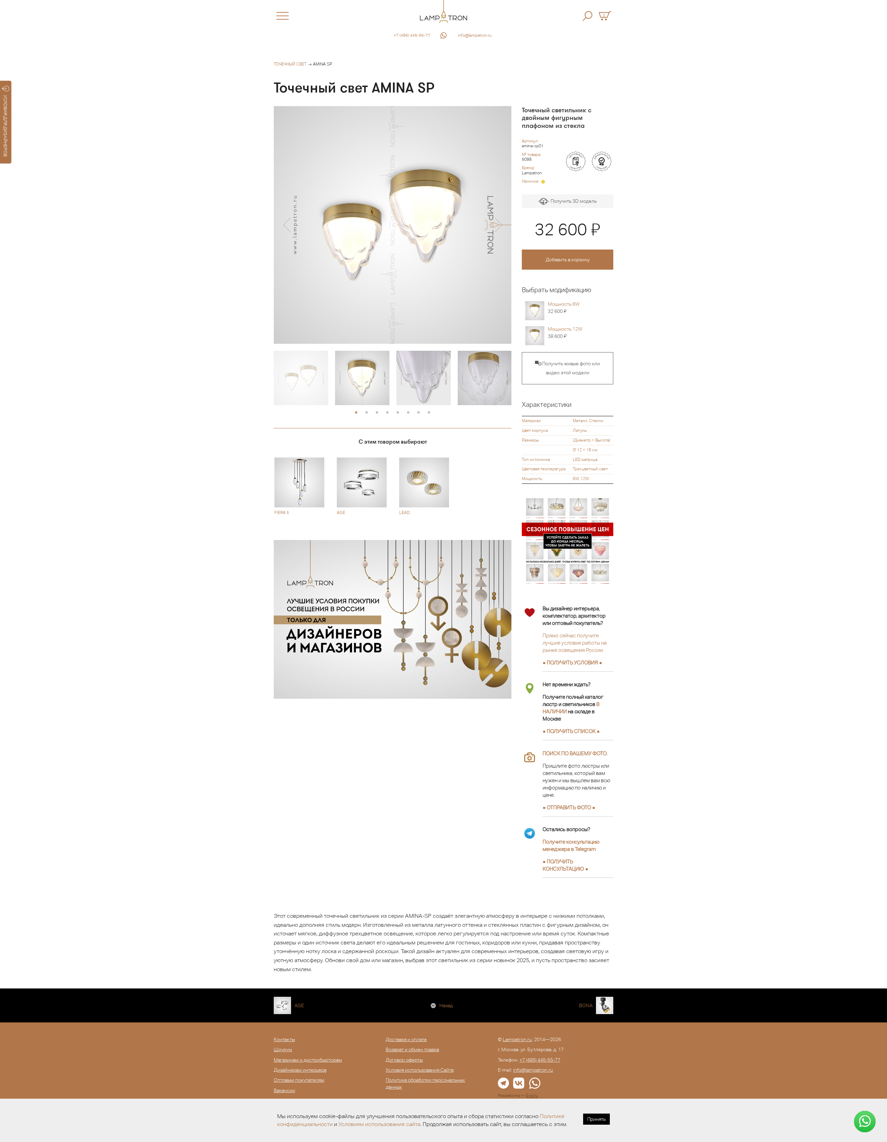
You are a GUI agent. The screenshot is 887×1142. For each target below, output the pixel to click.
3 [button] (377, 412)
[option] (392, 225)
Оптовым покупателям (299, 1080)
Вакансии (284, 1090)
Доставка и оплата (406, 1039)
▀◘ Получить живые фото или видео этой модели (567, 368)
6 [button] (408, 412)
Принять (596, 1119)
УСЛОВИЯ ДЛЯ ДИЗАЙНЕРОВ (5, 126)
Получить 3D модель (572, 201)
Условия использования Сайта (420, 1070)
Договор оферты (404, 1060)
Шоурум (283, 1049)
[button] (286, 225)
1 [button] (356, 412)
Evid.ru (532, 1095)
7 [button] (418, 412)
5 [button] (397, 412)
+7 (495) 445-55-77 (412, 35)
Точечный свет (290, 64)
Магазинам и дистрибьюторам (308, 1060)
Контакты (284, 1039)
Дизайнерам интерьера (300, 1070)
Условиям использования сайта (379, 1124)
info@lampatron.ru (475, 35)
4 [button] (387, 412)
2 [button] (366, 412)
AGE (299, 1005)
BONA (585, 1005)
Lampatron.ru (517, 1039)
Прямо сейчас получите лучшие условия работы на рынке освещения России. (575, 643)
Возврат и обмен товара (412, 1049)
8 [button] (428, 412)
